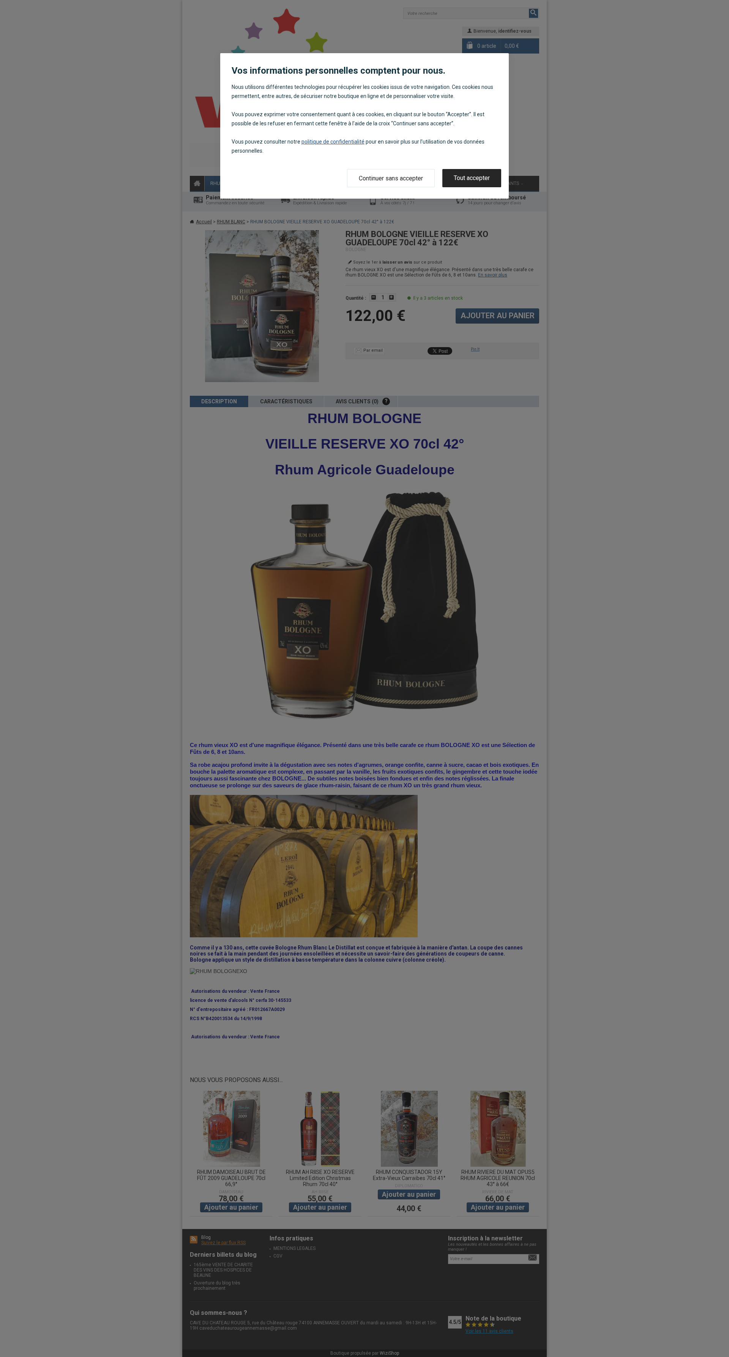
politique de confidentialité (332, 142)
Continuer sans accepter (391, 178)
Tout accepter (472, 178)
